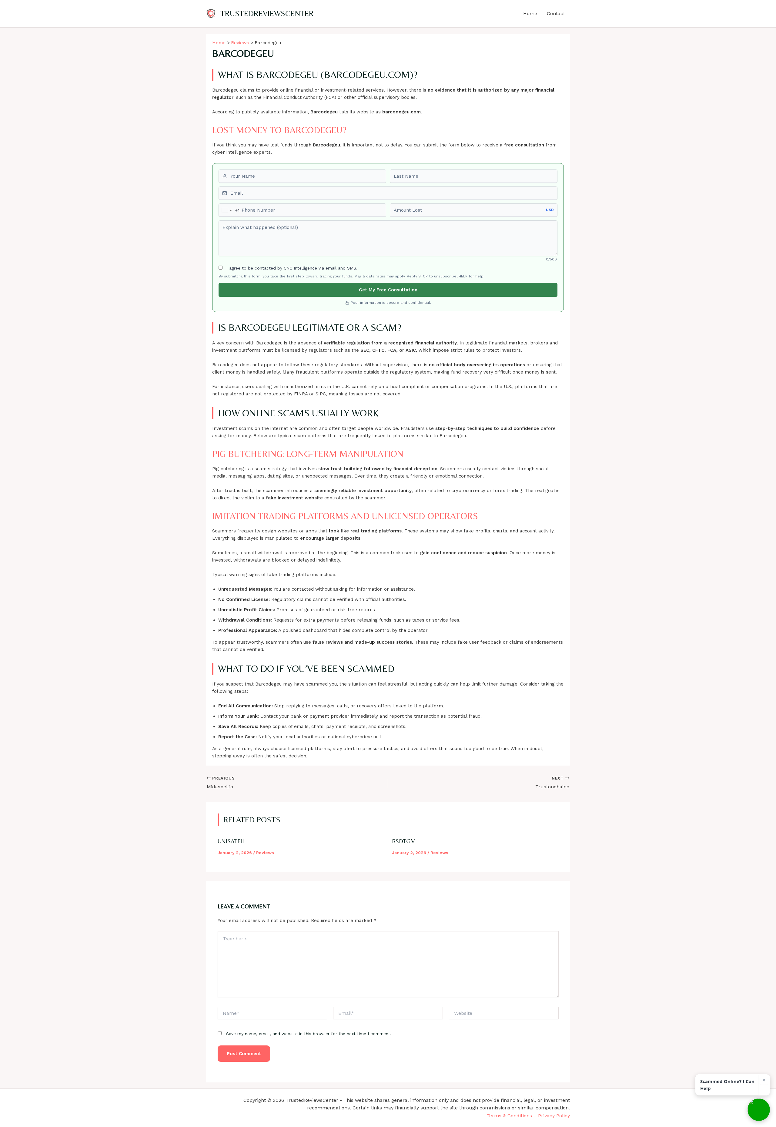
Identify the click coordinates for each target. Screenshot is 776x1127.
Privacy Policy (554, 1116)
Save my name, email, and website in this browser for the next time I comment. (308, 1033)
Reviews (265, 852)
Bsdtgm (404, 840)
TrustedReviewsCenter (267, 13)
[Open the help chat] (759, 1109)
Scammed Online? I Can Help (727, 1084)
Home (530, 13)
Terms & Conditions (509, 1116)
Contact (556, 13)
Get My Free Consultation (388, 290)
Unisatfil (231, 840)
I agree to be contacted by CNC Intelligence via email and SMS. (291, 268)
